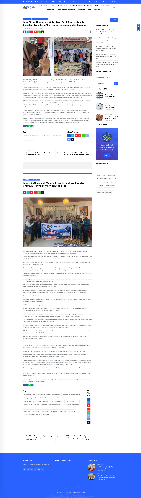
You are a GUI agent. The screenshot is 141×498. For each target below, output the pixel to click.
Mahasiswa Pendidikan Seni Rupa (31, 135)
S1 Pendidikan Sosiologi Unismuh (31, 411)
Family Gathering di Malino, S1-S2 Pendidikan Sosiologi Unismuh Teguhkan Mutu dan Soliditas (106, 48)
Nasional (107, 103)
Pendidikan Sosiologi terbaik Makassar (72, 404)
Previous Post (31, 150)
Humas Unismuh (28, 189)
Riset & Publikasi (62, 5)
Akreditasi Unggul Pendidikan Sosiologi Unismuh (49, 394)
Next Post (85, 150)
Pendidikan (53, 5)
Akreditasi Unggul (101, 175)
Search (114, 19)
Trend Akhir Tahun (57, 135)
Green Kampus (105, 5)
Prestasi (97, 5)
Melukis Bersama (46, 135)
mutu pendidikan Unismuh (57, 401)
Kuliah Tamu (113, 182)
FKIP (98, 182)
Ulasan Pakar (81, 9)
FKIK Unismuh (112, 179)
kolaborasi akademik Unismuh (60, 398)
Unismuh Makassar (28, 139)
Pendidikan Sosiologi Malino (72, 401)
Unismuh (108, 192)
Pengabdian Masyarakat (75, 5)
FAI (97, 179)
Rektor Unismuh (100, 192)
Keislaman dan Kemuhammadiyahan (66, 9)
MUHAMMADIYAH (109, 189)
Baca (106, 155)
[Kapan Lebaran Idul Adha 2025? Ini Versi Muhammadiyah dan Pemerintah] (99, 117)
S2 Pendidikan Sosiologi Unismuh (67, 411)
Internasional (50, 9)
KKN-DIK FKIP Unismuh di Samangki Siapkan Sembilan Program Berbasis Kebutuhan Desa (105, 32)
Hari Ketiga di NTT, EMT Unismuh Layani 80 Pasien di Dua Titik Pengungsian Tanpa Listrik (107, 64)
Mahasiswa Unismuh (110, 185)
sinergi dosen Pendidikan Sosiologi (32, 414)
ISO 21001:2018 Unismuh (44, 398)
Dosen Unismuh (111, 175)
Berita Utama (108, 93)
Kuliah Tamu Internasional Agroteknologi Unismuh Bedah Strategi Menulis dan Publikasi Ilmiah (39, 437)
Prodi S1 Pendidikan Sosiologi (52, 408)
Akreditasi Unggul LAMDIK (29, 394)
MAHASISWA (100, 185)
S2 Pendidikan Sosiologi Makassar (49, 411)
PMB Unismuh (98, 9)
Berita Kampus (43, 5)
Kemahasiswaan (88, 5)
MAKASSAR (45, 401)
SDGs (89, 9)
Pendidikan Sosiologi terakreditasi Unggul (51, 404)
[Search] (114, 8)
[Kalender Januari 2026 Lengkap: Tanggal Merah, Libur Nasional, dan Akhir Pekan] (99, 95)
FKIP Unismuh (104, 182)
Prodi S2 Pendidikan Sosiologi (68, 408)
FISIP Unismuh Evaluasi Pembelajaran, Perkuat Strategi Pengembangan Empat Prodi (76, 437)
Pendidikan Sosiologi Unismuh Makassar (33, 408)
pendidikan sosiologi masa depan (31, 404)
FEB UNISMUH (103, 179)
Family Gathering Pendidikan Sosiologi (71, 394)
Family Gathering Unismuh (30, 398)
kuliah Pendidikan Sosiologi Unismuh (32, 401)
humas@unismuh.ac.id (71, 1)
